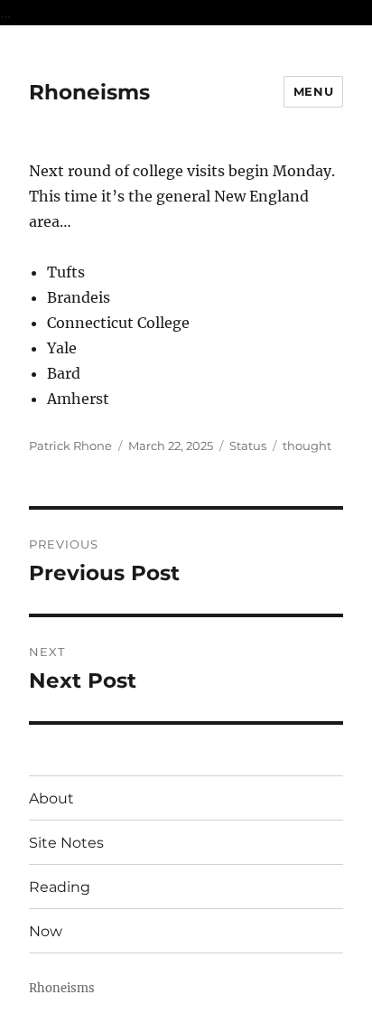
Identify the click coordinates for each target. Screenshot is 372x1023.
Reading (59, 887)
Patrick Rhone (70, 445)
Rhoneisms (89, 92)
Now (45, 931)
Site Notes (66, 842)
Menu (313, 91)
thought (307, 445)
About (51, 798)
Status (247, 445)
